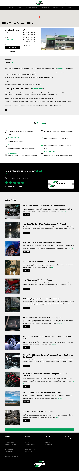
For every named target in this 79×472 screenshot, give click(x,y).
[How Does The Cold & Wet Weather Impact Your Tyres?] (12, 223)
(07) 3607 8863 (10, 39)
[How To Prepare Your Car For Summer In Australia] (12, 391)
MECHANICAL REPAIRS (14, 137)
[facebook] (6, 110)
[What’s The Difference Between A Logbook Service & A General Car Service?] (12, 354)
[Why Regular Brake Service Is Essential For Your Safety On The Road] (12, 335)
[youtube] (70, 439)
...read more (63, 211)
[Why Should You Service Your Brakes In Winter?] (12, 241)
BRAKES (10, 144)
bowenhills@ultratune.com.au (13, 41)
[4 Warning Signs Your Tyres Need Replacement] (12, 298)
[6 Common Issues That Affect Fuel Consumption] (12, 316)
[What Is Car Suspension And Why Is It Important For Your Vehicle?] (12, 372)
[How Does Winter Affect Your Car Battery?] (12, 260)
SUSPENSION (47, 136)
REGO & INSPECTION (49, 151)
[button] (49, 184)
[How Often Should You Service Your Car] (12, 279)
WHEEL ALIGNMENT (49, 129)
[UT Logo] (39, 1)
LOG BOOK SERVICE (13, 129)
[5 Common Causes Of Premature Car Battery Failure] (12, 204)
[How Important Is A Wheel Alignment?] (12, 410)
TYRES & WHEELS (12, 153)
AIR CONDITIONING (49, 143)
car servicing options (61, 68)
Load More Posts (39, 429)
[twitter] (68, 438)
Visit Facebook (10, 44)
